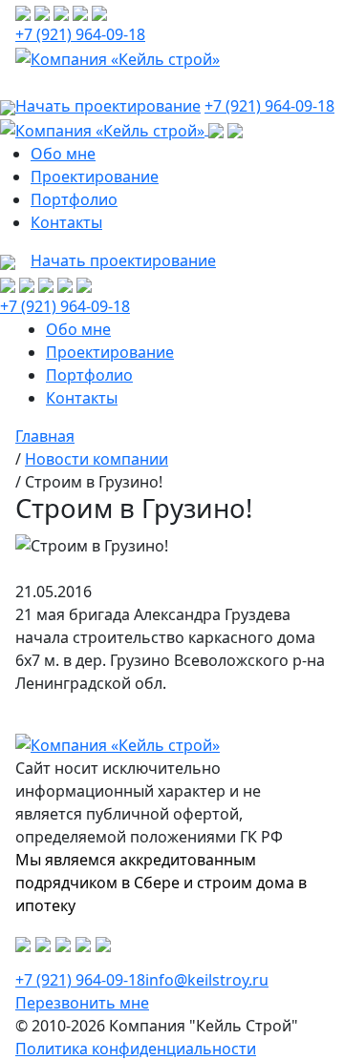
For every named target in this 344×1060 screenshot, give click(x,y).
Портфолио (74, 199)
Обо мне (63, 153)
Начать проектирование (123, 260)
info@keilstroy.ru (207, 979)
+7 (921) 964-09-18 (80, 34)
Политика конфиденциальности (135, 1048)
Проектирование (95, 176)
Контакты (66, 222)
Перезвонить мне (82, 1002)
